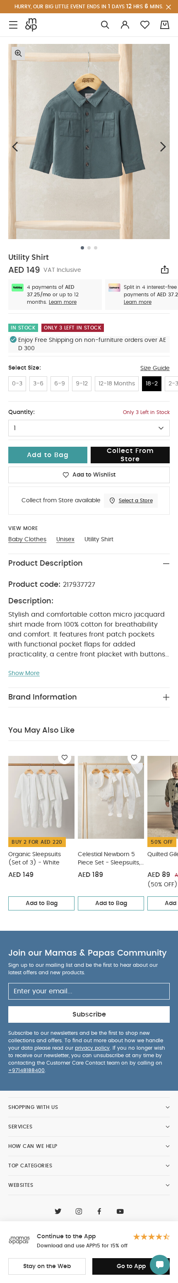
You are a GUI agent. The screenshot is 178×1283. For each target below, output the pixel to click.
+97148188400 (26, 1070)
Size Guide (155, 368)
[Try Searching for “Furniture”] (105, 25)
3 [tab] (95, 247)
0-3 (17, 384)
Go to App (131, 1266)
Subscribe (89, 1014)
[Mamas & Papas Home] (31, 24)
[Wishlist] (64, 757)
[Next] (163, 146)
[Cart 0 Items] (165, 25)
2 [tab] (89, 247)
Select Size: (24, 368)
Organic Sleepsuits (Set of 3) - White (34, 859)
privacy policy (92, 1048)
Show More (24, 673)
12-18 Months (117, 384)
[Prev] (15, 146)
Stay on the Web (47, 1266)
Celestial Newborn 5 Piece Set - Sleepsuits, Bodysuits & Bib (109, 859)
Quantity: (21, 412)
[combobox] (89, 428)
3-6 (38, 384)
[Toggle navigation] (13, 25)
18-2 (152, 384)
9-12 (82, 384)
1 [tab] (82, 247)
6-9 (59, 384)
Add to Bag (42, 903)
